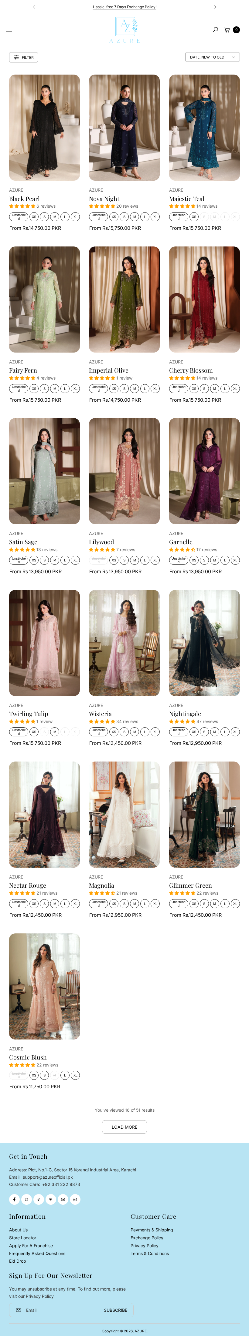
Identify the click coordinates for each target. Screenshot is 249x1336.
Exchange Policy (147, 1237)
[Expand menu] (9, 30)
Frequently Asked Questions (37, 1253)
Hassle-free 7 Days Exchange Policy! (124, 7)
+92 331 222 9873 (61, 1184)
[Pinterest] (51, 1199)
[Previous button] (34, 7)
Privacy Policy (145, 1245)
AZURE (141, 1331)
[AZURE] (124, 30)
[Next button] (215, 7)
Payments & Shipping (152, 1229)
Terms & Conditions (150, 1253)
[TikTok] (38, 1199)
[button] (215, 29)
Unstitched (19, 216)
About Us (18, 1229)
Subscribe (115, 1310)
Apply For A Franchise (31, 1245)
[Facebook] (14, 1199)
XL (75, 217)
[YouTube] (63, 1199)
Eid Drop (17, 1261)
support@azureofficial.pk (47, 1177)
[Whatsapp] (75, 1199)
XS (34, 217)
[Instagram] (26, 1199)
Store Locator (22, 1237)
